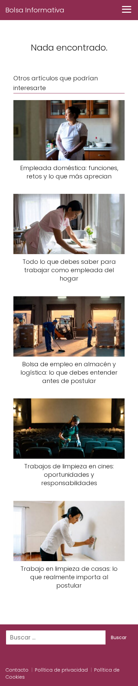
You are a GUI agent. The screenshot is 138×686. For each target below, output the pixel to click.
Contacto (16, 670)
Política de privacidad (61, 670)
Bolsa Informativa (34, 10)
